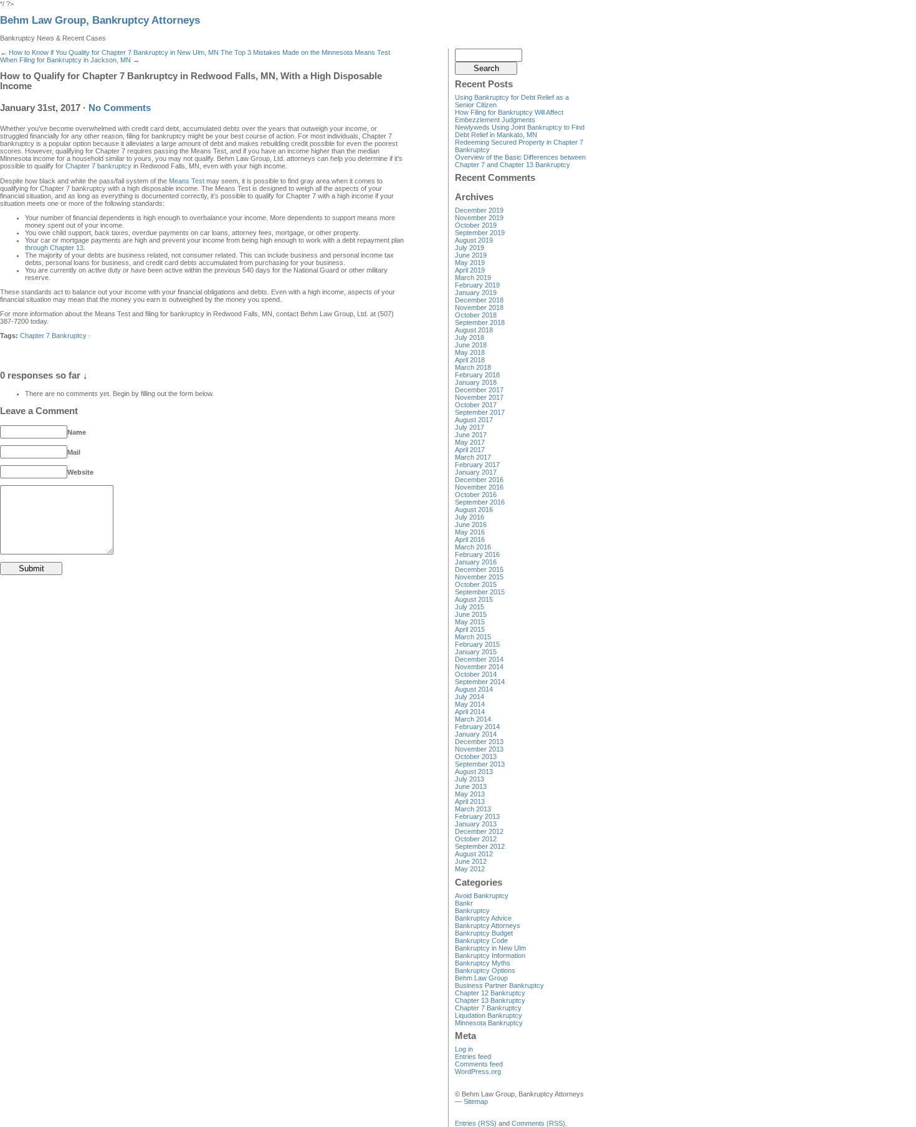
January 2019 (476, 292)
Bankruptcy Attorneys (487, 925)
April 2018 (470, 360)
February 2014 (477, 726)
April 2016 (470, 539)
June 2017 (471, 434)
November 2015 (479, 577)
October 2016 (476, 494)
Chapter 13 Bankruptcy (490, 1000)
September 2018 (480, 322)
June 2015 (471, 614)
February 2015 (477, 644)
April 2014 (470, 711)
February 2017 (477, 464)
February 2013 (477, 816)
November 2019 (479, 217)
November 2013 (479, 749)
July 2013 (469, 779)
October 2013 (476, 756)
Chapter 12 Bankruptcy (490, 993)
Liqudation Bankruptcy (488, 1015)
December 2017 (479, 390)
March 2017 (473, 457)
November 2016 (479, 487)
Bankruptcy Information (490, 955)
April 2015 (470, 629)
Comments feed (479, 1064)
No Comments (119, 108)
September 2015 (480, 592)
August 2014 (474, 689)
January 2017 (476, 472)
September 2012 (480, 846)
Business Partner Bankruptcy (499, 985)
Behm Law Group (481, 978)
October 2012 (476, 839)
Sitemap (476, 1101)
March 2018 (473, 367)
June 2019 (471, 255)
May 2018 (470, 352)
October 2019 (476, 225)
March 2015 (473, 637)
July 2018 (469, 337)
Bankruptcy (472, 910)
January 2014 (476, 734)
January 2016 (476, 562)
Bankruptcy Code (481, 940)
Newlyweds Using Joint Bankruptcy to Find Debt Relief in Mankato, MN (519, 130)
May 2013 (470, 794)
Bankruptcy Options (485, 970)
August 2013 (474, 771)
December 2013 (479, 741)
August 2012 (474, 854)
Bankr (464, 903)
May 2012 (470, 869)
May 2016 (470, 532)
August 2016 (474, 509)
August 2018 (474, 330)
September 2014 (480, 681)
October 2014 (476, 674)
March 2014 (473, 719)
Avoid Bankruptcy (481, 895)
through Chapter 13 (54, 247)
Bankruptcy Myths (482, 963)
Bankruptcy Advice (483, 918)
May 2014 (470, 704)
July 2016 (469, 517)
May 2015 (470, 622)
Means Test (186, 181)
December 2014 (479, 659)
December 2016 (479, 479)
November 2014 (479, 666)
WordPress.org (478, 1071)
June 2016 (471, 524)
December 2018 (479, 300)
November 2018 (479, 307)
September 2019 (480, 232)
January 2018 (476, 382)
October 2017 (476, 405)
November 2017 (479, 397)
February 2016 (477, 554)
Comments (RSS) (538, 1123)
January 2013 (476, 824)
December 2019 (479, 210)
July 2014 (469, 696)
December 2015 (479, 569)
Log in (464, 1049)
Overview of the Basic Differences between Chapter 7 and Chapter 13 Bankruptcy (520, 160)
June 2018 (471, 345)
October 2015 (476, 584)
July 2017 (469, 427)
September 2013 (480, 764)
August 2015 (474, 599)
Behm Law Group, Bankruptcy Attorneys (100, 20)
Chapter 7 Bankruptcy (53, 335)
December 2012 (479, 831)
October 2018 (476, 315)
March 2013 (473, 809)
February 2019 (477, 285)
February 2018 (477, 375)
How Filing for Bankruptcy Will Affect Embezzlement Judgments (509, 116)
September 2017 (480, 412)
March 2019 (473, 277)
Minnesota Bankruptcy (489, 1023)
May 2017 (470, 442)
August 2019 (474, 240)
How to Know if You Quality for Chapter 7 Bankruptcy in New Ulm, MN (114, 52)
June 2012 (471, 861)
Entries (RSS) (476, 1123)
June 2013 (471, 786)
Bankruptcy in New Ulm (490, 948)
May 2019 (470, 262)
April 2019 (470, 270)
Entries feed (473, 1056)
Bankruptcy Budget (484, 933)
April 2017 (470, 449)
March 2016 (473, 547)
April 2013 (470, 801)
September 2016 (480, 502)
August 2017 (474, 419)
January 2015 (476, 651)
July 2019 (469, 247)
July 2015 (469, 607)
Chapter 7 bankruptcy (98, 166)
